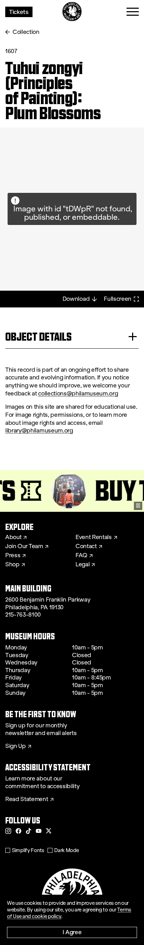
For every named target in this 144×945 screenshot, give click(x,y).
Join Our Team (24, 546)
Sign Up (15, 746)
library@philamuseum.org (39, 430)
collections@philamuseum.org (78, 393)
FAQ (81, 555)
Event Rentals (93, 537)
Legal (82, 564)
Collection (26, 32)
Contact (86, 546)
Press (12, 555)
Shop (12, 564)
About (13, 537)
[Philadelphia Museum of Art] (72, 11)
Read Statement (26, 799)
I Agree (72, 932)
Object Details (38, 336)
